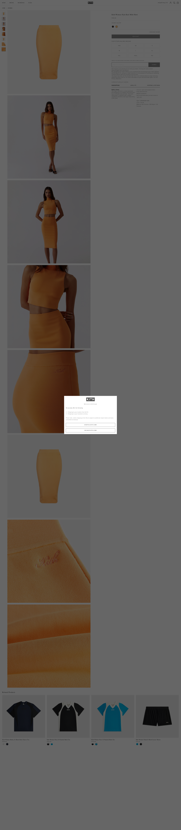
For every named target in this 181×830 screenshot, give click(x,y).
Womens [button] (21, 2)
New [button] (4, 2)
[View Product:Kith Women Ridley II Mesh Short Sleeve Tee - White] (4, 744)
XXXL (135, 55)
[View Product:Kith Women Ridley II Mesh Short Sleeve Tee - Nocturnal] (7, 744)
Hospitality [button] (163, 2)
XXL (119, 55)
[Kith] (90, 3)
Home (3, 8)
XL (152, 50)
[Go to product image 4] (4, 29)
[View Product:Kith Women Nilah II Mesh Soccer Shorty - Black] (141, 744)
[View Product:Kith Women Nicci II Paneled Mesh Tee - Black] (48, 744)
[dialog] (90, 415)
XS (136, 45)
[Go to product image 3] (4, 24)
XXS (119, 45)
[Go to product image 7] (4, 44)
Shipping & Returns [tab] (153, 85)
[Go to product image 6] (4, 39)
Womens (10, 8)
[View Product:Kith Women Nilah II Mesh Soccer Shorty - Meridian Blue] (137, 744)
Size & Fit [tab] (133, 85)
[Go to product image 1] (4, 14)
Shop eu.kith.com (90, 425)
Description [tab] (116, 85)
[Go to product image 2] (4, 19)
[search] (174, 3)
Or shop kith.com (90, 430)
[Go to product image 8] (4, 49)
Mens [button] (12, 2)
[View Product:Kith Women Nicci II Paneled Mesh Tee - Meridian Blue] (52, 744)
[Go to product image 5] (4, 34)
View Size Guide (154, 32)
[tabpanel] (136, 98)
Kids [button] (30, 2)
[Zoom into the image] (48, 52)
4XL (152, 55)
